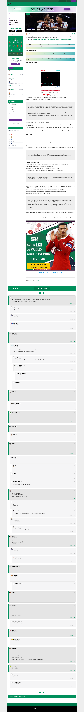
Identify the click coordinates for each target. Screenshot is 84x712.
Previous (37, 293)
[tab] (10, 130)
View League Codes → (16, 63)
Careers (35, 704)
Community (74, 3)
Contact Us (56, 704)
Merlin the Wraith (16, 403)
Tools (54, 3)
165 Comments (15, 288)
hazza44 (13, 605)
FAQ (38, 704)
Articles (57, 3)
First (40, 692)
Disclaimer (45, 704)
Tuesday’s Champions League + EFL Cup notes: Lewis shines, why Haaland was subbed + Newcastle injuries (51, 39)
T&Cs (41, 704)
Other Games (68, 3)
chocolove (15, 575)
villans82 (30, 280)
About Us (27, 704)
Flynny (13, 536)
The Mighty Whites (15, 412)
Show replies (66, 288)
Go (59, 1)
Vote (15, 119)
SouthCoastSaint (16, 345)
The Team (31, 704)
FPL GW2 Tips (35, 3)
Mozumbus (15, 473)
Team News (62, 3)
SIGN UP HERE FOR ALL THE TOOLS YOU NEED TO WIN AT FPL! (50, 272)
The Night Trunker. (18, 357)
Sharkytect (15, 323)
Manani (13, 391)
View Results (15, 122)
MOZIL (13, 443)
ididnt (13, 592)
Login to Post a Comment (42, 288)
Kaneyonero (14, 426)
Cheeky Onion (14, 648)
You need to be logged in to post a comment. (17, 696)
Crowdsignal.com (16, 123)
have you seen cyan (20, 365)
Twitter (38, 280)
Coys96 (14, 315)
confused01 (14, 333)
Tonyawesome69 (16, 307)
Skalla (14, 434)
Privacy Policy (50, 704)
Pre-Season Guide (41, 3)
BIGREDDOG (15, 674)
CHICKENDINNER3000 (16, 481)
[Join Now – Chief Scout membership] (42, 9)
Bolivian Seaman (16, 639)
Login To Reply (72, 303)
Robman (13, 297)
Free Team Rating (49, 3)
